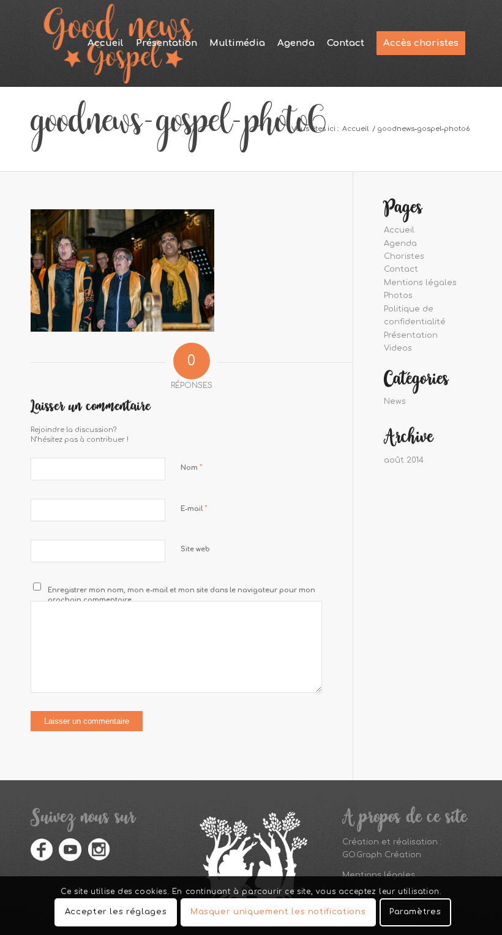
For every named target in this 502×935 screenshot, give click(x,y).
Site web (195, 549)
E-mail (194, 508)
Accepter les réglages (116, 911)
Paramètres (415, 911)
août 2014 (404, 460)
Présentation (411, 335)
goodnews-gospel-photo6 (178, 128)
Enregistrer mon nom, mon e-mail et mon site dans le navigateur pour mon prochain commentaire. (181, 595)
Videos (398, 348)
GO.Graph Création (381, 855)
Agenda (400, 243)
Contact (401, 269)
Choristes (404, 256)
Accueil (399, 230)
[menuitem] (105, 43)
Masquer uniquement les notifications (277, 911)
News (395, 401)
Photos (398, 295)
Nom (192, 467)
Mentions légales (420, 282)
